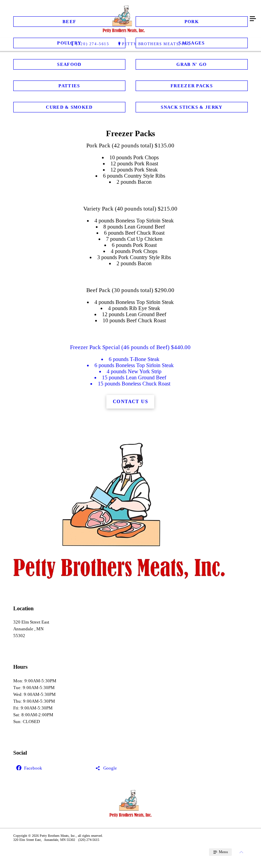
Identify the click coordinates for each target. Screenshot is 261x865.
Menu (223, 852)
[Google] (130, 768)
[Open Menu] (253, 19)
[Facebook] (51, 768)
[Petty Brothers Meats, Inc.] (124, 19)
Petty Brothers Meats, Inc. (157, 44)
